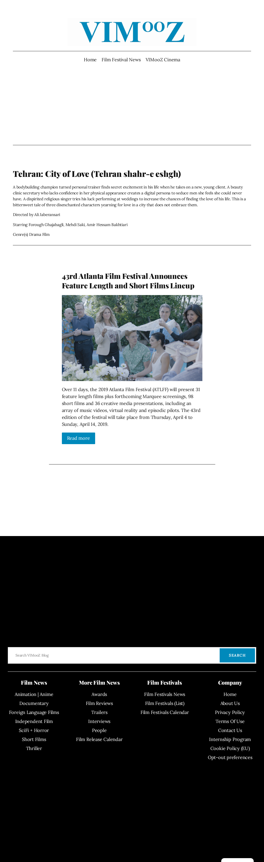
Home (90, 60)
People (99, 730)
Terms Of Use (230, 721)
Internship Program (230, 739)
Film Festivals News (164, 694)
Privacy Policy (230, 712)
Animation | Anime (34, 694)
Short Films (34, 739)
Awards (99, 694)
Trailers (99, 712)
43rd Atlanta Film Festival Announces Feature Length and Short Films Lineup (128, 280)
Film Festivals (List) (164, 703)
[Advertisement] (132, 104)
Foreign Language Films (34, 712)
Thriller (34, 748)
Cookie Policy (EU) (230, 748)
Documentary (34, 703)
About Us (230, 703)
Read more (78, 438)
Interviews (99, 721)
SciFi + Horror (34, 730)
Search (237, 655)
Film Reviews (99, 703)
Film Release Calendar (99, 739)
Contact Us (230, 730)
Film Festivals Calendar (165, 712)
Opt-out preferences (230, 757)
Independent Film (34, 721)
